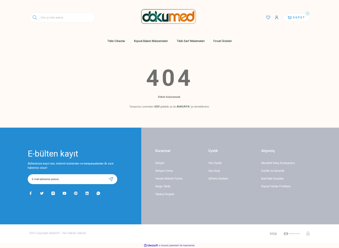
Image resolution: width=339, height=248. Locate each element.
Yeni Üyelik (215, 163)
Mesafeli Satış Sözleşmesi (278, 163)
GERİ (157, 106)
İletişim (159, 163)
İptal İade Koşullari (272, 178)
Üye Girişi (214, 170)
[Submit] (111, 179)
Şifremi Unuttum (218, 178)
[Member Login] (277, 17)
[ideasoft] (151, 245)
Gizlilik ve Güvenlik (272, 170)
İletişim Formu (164, 170)
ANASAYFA (183, 106)
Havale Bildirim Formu (168, 178)
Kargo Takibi (163, 186)
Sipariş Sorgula (164, 194)
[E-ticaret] (169, 245)
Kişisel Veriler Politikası (276, 186)
